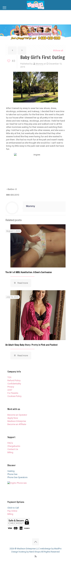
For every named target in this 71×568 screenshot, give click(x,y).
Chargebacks (13, 446)
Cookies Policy (14, 396)
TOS (9, 377)
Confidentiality (14, 383)
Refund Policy (13, 380)
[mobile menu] (4, 8)
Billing (10, 452)
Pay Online (12, 511)
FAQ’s (10, 443)
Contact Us (12, 449)
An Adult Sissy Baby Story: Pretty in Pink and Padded (31, 344)
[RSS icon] (35, 556)
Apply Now (12, 418)
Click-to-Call (13, 508)
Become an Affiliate (16, 424)
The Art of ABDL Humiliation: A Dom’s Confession (28, 272)
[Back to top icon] (35, 541)
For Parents (12, 393)
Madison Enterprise (16, 421)
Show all (59, 50)
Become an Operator (17, 415)
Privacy (10, 386)
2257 (9, 390)
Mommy (39, 63)
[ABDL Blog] (35, 5)
